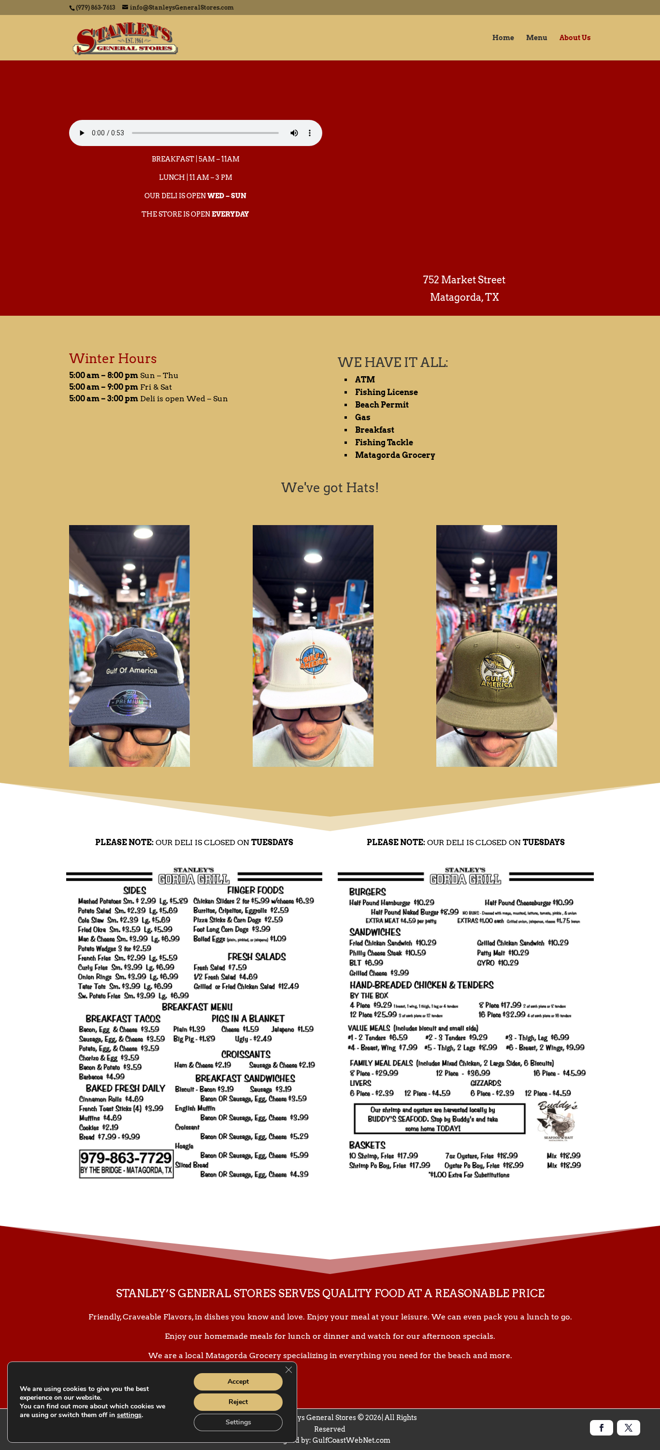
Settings (238, 1422)
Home (503, 38)
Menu (536, 38)
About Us (575, 38)
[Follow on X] (628, 1427)
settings (129, 1415)
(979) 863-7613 (95, 7)
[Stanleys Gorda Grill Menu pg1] (194, 1185)
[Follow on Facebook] (601, 1427)
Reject (238, 1401)
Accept (238, 1381)
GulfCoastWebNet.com (351, 1440)
